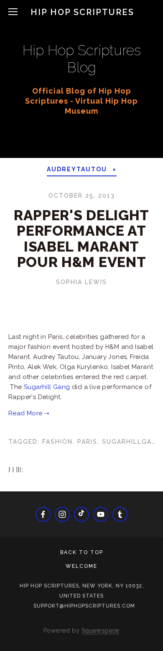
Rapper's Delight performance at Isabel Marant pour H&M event (81, 238)
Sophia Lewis (81, 282)
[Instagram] (62, 514)
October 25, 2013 (81, 195)
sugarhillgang (132, 441)
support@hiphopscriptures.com (84, 606)
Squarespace (101, 630)
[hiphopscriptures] (119, 514)
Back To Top (81, 552)
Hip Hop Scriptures (82, 12)
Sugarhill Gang (47, 387)
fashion (57, 441)
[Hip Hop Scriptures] (100, 514)
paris (87, 441)
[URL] (81, 514)
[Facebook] (43, 514)
